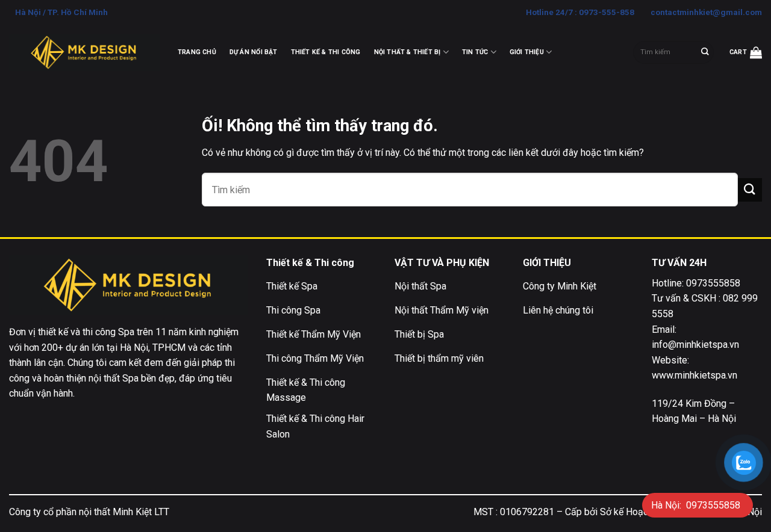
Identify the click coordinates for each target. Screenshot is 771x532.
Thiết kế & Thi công (326, 52)
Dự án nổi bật (253, 52)
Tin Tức (475, 52)
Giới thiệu (527, 52)
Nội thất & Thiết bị (407, 52)
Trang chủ (197, 52)
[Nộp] (705, 52)
